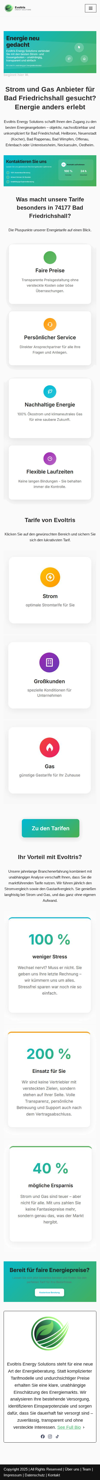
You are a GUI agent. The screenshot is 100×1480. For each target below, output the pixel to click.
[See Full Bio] (84, 1427)
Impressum (13, 1475)
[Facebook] (43, 1436)
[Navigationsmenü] (90, 8)
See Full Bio (69, 1427)
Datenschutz (35, 1475)
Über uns (72, 1469)
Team (86, 1469)
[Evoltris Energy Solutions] (18, 8)
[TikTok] (57, 1436)
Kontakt (54, 1475)
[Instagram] (50, 1436)
